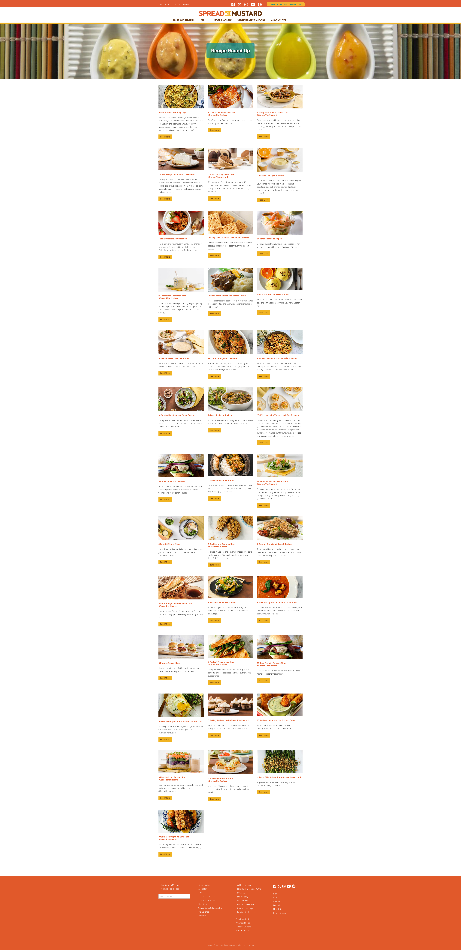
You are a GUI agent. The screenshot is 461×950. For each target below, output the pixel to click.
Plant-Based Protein (245, 904)
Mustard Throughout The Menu (222, 358)
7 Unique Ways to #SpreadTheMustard (176, 174)
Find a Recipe (204, 885)
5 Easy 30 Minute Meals (169, 544)
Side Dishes (203, 904)
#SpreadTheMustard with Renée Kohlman (277, 358)
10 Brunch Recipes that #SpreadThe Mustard (180, 721)
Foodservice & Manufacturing (248, 888)
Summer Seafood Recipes (269, 239)
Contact (176, 4)
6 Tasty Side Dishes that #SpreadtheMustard (279, 777)
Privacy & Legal (279, 913)
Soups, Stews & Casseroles (210, 908)
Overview (241, 893)
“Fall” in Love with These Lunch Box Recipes (278, 415)
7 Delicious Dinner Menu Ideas (222, 602)
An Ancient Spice (243, 923)
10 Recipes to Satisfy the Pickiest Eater (276, 720)
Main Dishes (203, 912)
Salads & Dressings (206, 896)
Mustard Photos (243, 930)
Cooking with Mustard (170, 885)
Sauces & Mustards (206, 900)
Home (160, 4)
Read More (165, 137)
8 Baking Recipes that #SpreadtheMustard (228, 720)
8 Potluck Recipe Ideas (169, 663)
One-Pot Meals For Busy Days (172, 112)
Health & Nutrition (243, 885)
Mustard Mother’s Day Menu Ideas (273, 294)
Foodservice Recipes (246, 912)
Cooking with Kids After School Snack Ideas (228, 238)
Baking (201, 892)
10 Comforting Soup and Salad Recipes (176, 415)
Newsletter (278, 909)
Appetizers (202, 888)
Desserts (202, 915)
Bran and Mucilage (245, 908)
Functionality (242, 896)
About (167, 4)
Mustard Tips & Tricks (170, 888)
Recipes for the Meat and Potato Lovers (227, 296)
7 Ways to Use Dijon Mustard (270, 176)
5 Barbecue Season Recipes (171, 481)
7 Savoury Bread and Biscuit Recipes (274, 544)
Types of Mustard (243, 926)
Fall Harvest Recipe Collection (172, 239)
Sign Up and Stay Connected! (286, 4)
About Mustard (242, 919)
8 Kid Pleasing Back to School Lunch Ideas (277, 602)
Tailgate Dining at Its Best (220, 415)
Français (186, 4)
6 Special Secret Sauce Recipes (173, 358)
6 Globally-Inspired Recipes (221, 480)
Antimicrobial (242, 900)
